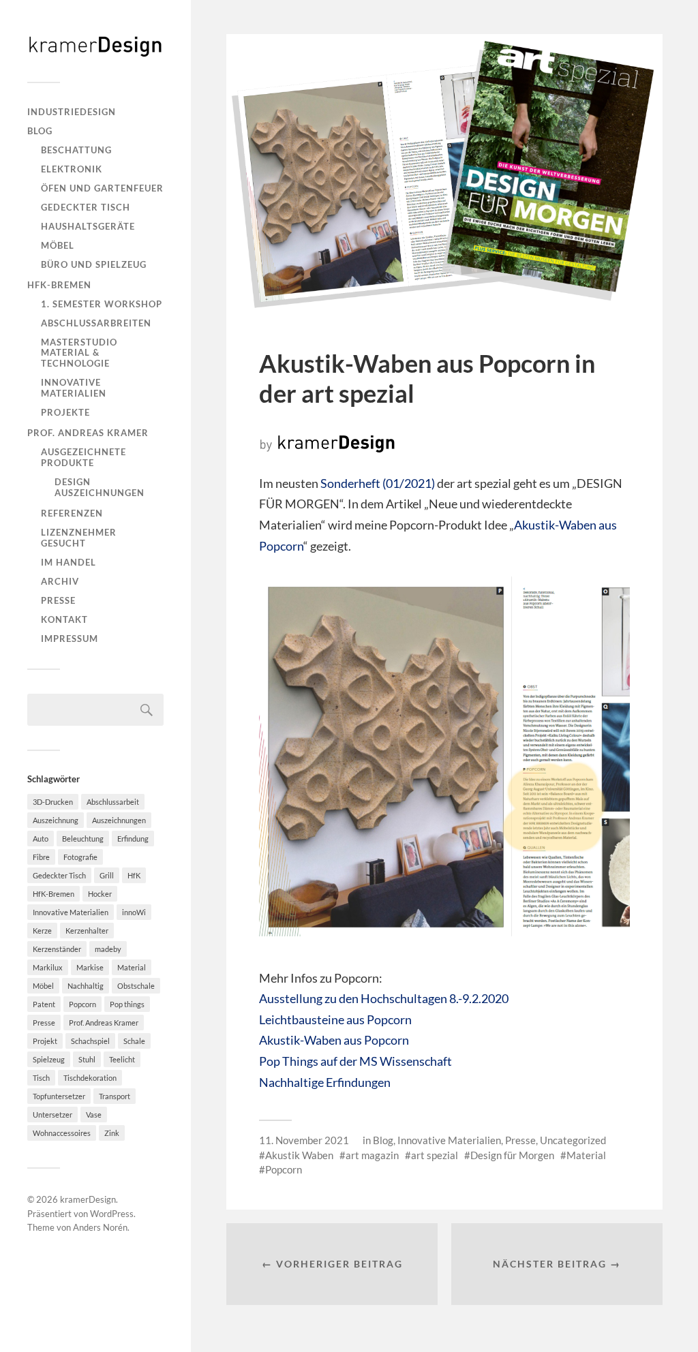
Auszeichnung (55, 820)
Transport (114, 1096)
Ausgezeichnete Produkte (83, 457)
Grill (107, 875)
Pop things (127, 1004)
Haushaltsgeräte (88, 226)
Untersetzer (52, 1114)
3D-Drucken (53, 801)
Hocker (100, 893)
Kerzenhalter (86, 930)
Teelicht (122, 1059)
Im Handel (68, 562)
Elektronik (71, 169)
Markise (90, 967)
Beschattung (76, 149)
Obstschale (136, 985)
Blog (39, 130)
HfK (133, 875)
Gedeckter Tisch (85, 207)
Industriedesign (71, 111)
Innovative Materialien (73, 388)
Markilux (48, 967)
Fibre (41, 856)
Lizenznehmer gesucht (79, 538)
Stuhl (86, 1059)
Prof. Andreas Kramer (88, 432)
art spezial (434, 1155)
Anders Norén (100, 1227)
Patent (44, 1004)
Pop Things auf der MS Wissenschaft (355, 1061)
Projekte (65, 412)
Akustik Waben (299, 1155)
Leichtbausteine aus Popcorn (335, 1019)
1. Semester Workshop (101, 303)
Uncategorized (573, 1140)
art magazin (372, 1155)
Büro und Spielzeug (94, 264)
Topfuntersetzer (59, 1096)
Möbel (57, 245)
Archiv (60, 581)
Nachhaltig (85, 985)
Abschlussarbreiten (96, 323)
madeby (108, 948)
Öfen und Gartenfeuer (102, 188)
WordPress (112, 1213)
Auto (40, 838)
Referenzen (72, 513)
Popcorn (82, 1004)
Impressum (69, 638)
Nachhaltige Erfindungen (325, 1082)
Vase (94, 1114)
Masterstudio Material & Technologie (79, 353)
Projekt (45, 1040)
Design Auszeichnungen (100, 487)
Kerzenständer (57, 948)
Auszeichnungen (119, 820)
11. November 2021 (304, 1140)
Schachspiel (90, 1040)
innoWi (134, 912)
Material (131, 967)
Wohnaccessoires (62, 1132)
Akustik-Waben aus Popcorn (334, 1039)
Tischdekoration (90, 1077)
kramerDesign (88, 1199)
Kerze (42, 930)
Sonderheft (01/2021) (377, 483)
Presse (58, 600)
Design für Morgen (512, 1155)
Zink (111, 1132)
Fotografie (80, 856)
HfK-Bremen (59, 284)
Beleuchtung (83, 838)
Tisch (41, 1077)
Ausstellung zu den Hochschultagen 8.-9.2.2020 (384, 998)
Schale (134, 1040)
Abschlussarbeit (113, 801)
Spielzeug (49, 1059)
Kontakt (64, 619)
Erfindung (133, 838)
